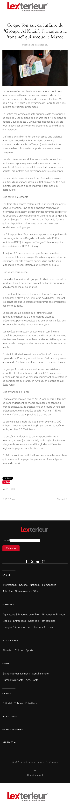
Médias (6, 621)
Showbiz (7, 650)
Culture (19, 650)
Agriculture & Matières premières (21, 614)
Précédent (10, 499)
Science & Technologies (41, 621)
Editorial (7, 703)
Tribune (18, 703)
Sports (29, 650)
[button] (66, 7)
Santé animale (40, 673)
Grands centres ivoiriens (16, 673)
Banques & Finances (54, 614)
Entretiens (31, 703)
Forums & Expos (43, 627)
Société (23, 585)
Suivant (61, 499)
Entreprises (19, 621)
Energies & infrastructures (17, 627)
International (41, 44)
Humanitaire (49, 585)
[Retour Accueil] (26, 7)
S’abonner (11, 548)
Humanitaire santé (12, 680)
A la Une (7, 591)
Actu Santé (32, 680)
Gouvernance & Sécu (27, 591)
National (35, 585)
